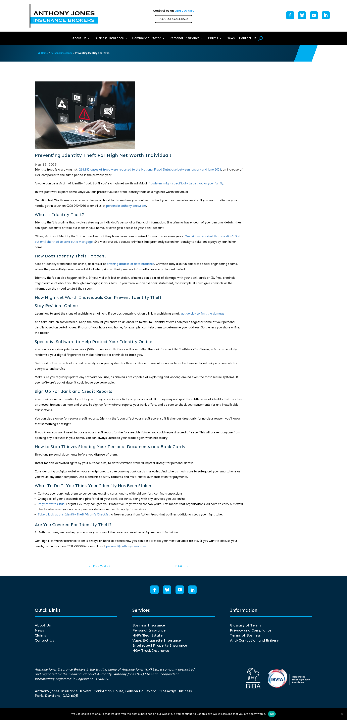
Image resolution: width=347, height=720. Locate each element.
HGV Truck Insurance (150, 650)
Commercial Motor (146, 38)
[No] (342, 714)
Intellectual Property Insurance (159, 645)
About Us (79, 38)
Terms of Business (245, 635)
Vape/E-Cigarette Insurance (156, 640)
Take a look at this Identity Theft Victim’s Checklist (74, 514)
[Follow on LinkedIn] (326, 15)
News (230, 38)
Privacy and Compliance (250, 630)
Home (44, 53)
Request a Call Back (173, 19)
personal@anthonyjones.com (126, 206)
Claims (213, 38)
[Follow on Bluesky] (302, 15)
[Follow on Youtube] (314, 15)
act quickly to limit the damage (203, 313)
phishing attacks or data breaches (130, 264)
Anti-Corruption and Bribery (254, 640)
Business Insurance (109, 38)
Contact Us (247, 38)
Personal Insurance (184, 38)
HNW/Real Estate (147, 635)
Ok (272, 713)
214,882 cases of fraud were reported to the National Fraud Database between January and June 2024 (150, 169)
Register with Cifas (51, 504)
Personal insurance (61, 53)
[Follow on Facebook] (290, 15)
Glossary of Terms (245, 625)
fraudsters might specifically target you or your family (185, 183)
